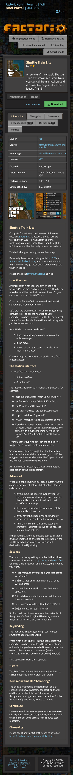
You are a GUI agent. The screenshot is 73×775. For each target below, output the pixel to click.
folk (32, 66)
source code (33, 104)
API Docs (33, 8)
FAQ (16, 767)
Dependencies (21, 123)
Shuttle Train (25, 237)
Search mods (57, 52)
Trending (59, 45)
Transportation (18, 97)
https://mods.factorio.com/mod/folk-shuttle (32, 736)
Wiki (43, 4)
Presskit (12, 765)
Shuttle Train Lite (38, 62)
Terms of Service (18, 760)
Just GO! (51, 258)
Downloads (53, 116)
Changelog (35, 116)
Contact (24, 765)
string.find (57, 560)
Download (56, 104)
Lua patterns (40, 560)
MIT (41, 159)
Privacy (13, 763)
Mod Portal (15, 8)
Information (17, 116)
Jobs (24, 767)
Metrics (15, 129)
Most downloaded (35, 45)
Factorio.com (14, 4)
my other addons (36, 274)
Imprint (24, 763)
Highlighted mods (25, 38)
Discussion (46, 123)
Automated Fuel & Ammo (22, 261)
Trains (34, 97)
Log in (63, 11)
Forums (32, 4)
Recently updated (54, 38)
